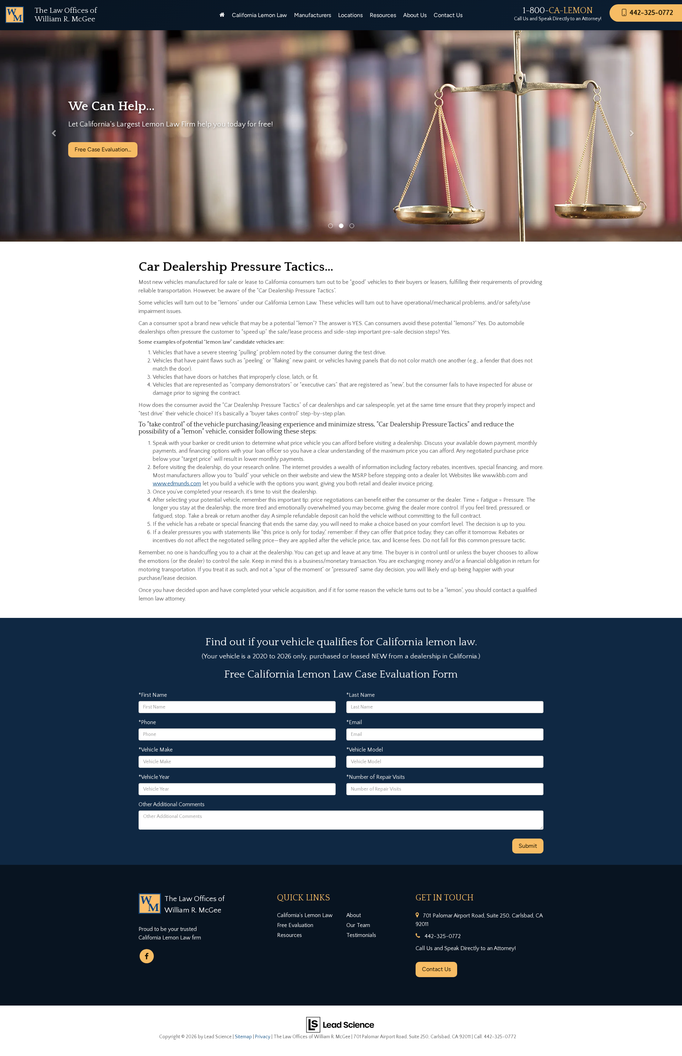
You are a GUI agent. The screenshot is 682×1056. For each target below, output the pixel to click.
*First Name (153, 695)
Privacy (262, 1037)
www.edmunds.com (177, 483)
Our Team (358, 925)
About (353, 915)
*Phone (147, 722)
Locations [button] (350, 15)
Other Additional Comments (172, 804)
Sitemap (243, 1037)
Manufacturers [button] (312, 15)
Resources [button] (383, 15)
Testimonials (361, 935)
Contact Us (436, 969)
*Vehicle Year (154, 777)
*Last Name (360, 695)
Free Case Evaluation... (103, 159)
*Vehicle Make (156, 750)
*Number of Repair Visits (375, 777)
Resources (289, 935)
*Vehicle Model (364, 750)
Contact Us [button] (448, 15)
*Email (354, 722)
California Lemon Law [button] (259, 15)
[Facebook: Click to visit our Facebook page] (147, 956)
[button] (51, 135)
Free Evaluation (295, 925)
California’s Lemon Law (304, 915)
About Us (415, 15)
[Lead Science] (340, 1024)
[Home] (222, 15)
